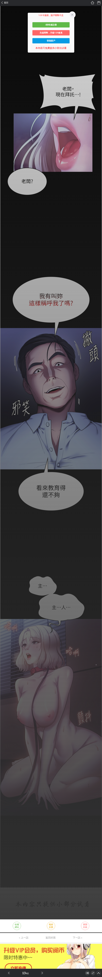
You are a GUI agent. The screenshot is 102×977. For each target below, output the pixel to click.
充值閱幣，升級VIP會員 (51, 33)
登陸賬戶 (51, 41)
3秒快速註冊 (51, 25)
